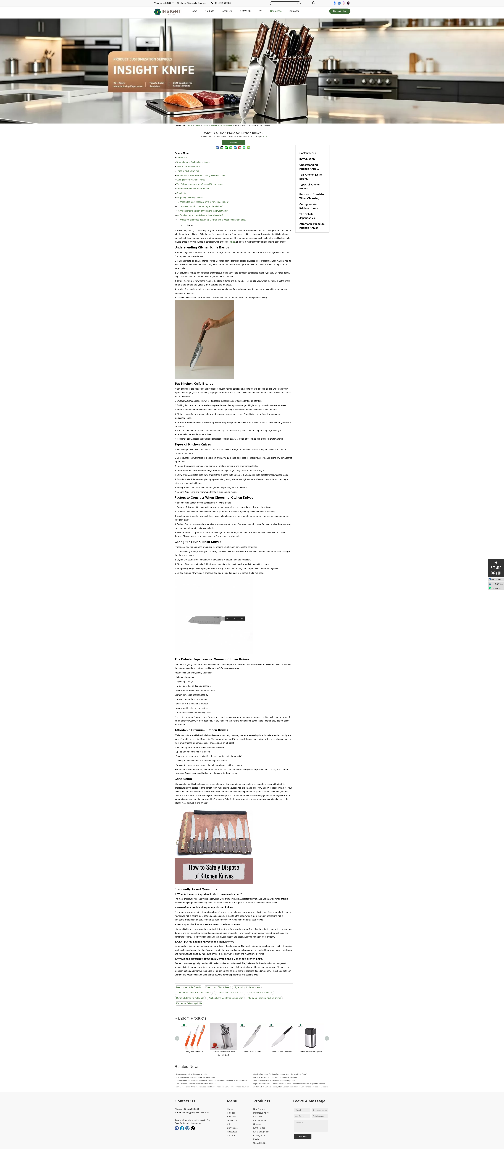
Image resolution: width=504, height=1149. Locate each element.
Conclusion (181, 193)
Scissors (257, 1124)
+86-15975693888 (497, 580)
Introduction (181, 157)
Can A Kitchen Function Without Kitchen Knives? (196, 1084)
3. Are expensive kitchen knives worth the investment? (202, 211)
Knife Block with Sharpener (252, 1052)
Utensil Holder (260, 1143)
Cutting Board (259, 1135)
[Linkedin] (339, 3)
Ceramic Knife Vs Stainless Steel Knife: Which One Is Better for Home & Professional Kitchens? (213, 1080)
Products (231, 1113)
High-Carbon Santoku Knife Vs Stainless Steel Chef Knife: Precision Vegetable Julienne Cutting (290, 1084)
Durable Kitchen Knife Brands (190, 998)
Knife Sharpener (261, 1132)
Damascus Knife (261, 1113)
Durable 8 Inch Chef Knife (223, 1052)
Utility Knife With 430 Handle (281, 1052)
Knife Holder (259, 1128)
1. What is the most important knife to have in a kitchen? (203, 202)
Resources (232, 1132)
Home (230, 1109)
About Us (231, 1117)
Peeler (256, 1139)
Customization (339, 11)
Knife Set (257, 1117)
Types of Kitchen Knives (187, 171)
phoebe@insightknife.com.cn (498, 584)
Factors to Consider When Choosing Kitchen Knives (200, 175)
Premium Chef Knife (193, 1052)
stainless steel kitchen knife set (230, 992)
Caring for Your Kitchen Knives (190, 180)
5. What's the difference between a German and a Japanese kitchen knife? (211, 220)
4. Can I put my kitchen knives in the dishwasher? (200, 215)
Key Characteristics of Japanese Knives (192, 1074)
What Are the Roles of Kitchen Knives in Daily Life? (274, 1080)
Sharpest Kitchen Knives (260, 992)
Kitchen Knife (259, 1120)
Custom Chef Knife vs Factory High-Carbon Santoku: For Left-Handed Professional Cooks (290, 1087)
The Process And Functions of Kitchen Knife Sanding (275, 1077)
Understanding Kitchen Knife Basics (193, 162)
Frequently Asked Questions (189, 197)
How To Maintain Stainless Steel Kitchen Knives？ (196, 1077)
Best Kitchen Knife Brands (188, 987)
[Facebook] (334, 3)
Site (265, 137)
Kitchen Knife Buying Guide (189, 1003)
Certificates (232, 1128)
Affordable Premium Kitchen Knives (192, 189)
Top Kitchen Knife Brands (188, 166)
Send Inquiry (303, 1136)
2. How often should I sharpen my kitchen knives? (200, 206)
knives (232, 242)
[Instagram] (343, 3)
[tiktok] (348, 3)
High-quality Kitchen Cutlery (247, 987)
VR (228, 1124)
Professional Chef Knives (217, 987)
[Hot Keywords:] (298, 3)
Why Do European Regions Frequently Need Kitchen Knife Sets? (280, 1074)
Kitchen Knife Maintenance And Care (226, 998)
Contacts (231, 1135)
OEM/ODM (232, 1120)
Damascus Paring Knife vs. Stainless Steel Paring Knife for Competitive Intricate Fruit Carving (213, 1087)
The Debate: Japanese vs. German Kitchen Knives (199, 184)
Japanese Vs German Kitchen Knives (193, 992)
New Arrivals (259, 1109)
